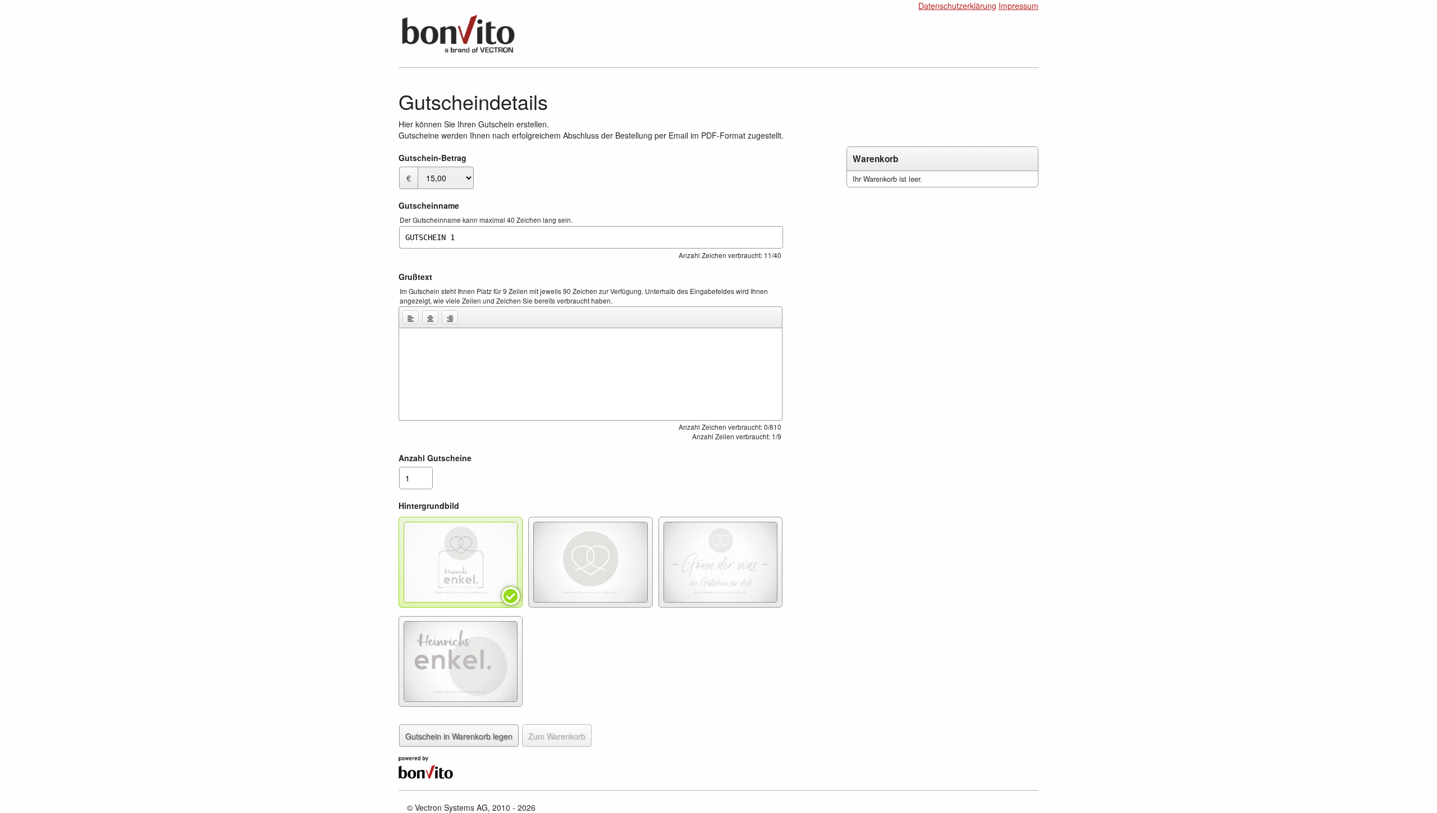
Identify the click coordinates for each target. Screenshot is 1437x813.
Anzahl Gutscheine (435, 457)
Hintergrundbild (429, 505)
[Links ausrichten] (410, 317)
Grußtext (415, 276)
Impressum (1018, 5)
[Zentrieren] (430, 317)
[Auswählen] (461, 562)
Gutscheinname (429, 205)
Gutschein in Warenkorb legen (458, 736)
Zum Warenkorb (556, 736)
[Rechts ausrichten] (450, 317)
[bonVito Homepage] (426, 765)
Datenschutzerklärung (957, 5)
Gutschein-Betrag (432, 157)
